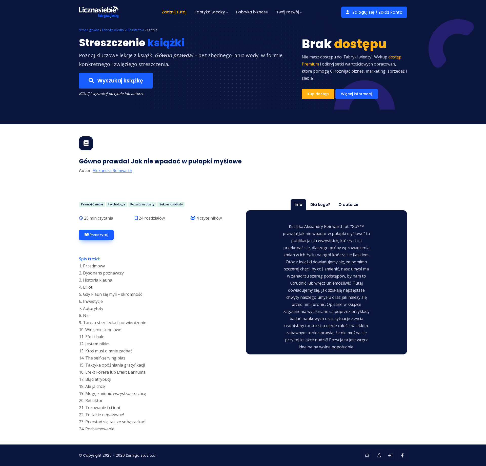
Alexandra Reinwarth (112, 170)
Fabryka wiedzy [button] (210, 12)
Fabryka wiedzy (113, 30)
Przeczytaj (98, 234)
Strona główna (89, 30)
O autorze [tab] (348, 204)
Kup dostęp (318, 93)
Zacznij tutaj (174, 12)
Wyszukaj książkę (119, 80)
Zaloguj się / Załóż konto (376, 12)
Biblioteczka (135, 30)
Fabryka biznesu (252, 12)
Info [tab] (298, 204)
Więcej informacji (356, 93)
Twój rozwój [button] (287, 12)
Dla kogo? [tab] (320, 204)
